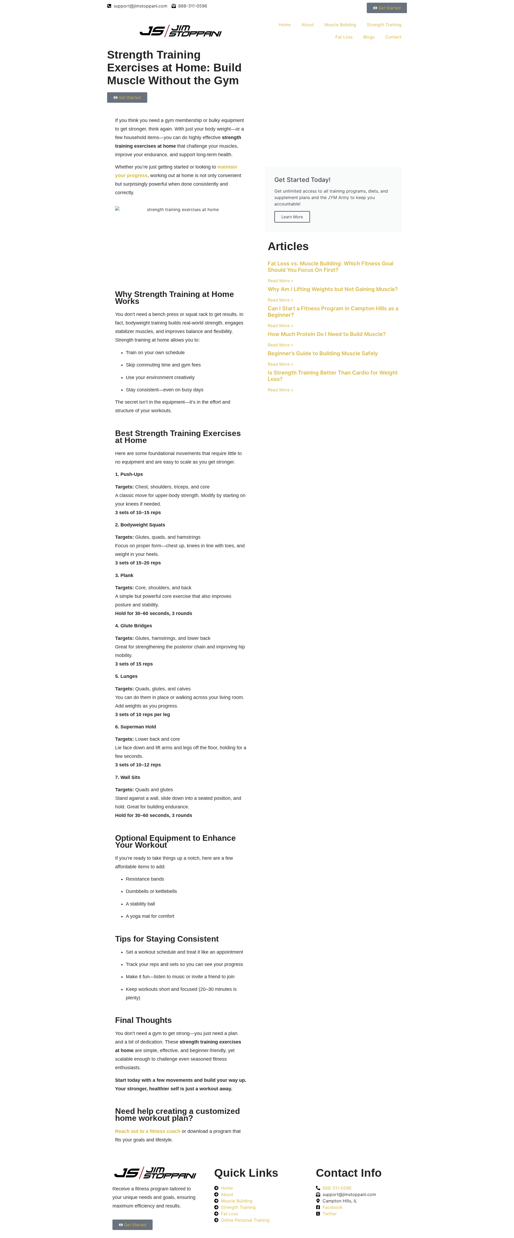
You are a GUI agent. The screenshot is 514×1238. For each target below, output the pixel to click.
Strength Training (384, 24)
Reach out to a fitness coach (147, 1131)
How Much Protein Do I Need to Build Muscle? (327, 334)
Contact (393, 37)
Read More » (280, 280)
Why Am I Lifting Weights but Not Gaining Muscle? (333, 289)
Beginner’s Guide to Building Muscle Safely (323, 353)
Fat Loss (344, 37)
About (307, 24)
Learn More (292, 216)
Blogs (369, 37)
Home (285, 24)
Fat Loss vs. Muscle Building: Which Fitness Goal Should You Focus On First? (330, 266)
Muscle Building (340, 24)
